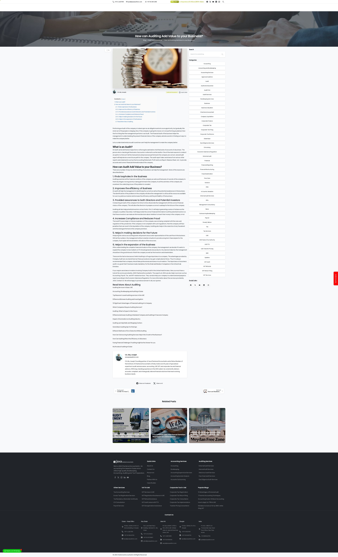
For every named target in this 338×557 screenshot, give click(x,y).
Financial (207, 160)
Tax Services (207, 231)
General (207, 182)
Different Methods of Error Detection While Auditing (129, 331)
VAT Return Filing (207, 271)
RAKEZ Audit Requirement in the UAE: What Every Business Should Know (129, 436)
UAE (207, 235)
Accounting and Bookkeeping (207, 68)
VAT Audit (207, 262)
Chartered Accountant (207, 112)
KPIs (207, 200)
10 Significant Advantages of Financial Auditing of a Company (132, 303)
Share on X (159, 383)
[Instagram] (219, 2)
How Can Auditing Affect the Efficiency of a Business (130, 339)
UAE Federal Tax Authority (207, 240)
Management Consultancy (207, 204)
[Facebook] (207, 2)
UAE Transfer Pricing (207, 249)
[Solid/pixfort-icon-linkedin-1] (124, 477)
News (207, 209)
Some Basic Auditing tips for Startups (125, 327)
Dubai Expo (207, 138)
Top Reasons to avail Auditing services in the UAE (128, 295)
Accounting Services (207, 72)
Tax (207, 226)
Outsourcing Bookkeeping (207, 213)
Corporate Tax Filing (207, 130)
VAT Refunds (207, 266)
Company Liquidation (207, 116)
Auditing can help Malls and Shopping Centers (127, 323)
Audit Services (207, 94)
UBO (207, 253)
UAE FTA (207, 244)
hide (123, 99)
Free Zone (207, 178)
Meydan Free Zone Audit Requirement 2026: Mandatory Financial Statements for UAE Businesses (206, 435)
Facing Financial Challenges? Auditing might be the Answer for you (134, 343)
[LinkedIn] (216, 2)
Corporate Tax (207, 125)
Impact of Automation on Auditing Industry (126, 319)
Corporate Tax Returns (207, 134)
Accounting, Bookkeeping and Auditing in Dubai (128, 291)
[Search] (222, 54)
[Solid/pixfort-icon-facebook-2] (115, 477)
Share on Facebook (145, 383)
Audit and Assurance (155, 40)
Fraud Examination (207, 174)
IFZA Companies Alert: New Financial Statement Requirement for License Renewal (169, 436)
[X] (210, 2)
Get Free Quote (336, 278)
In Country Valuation (207, 191)
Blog (144, 40)
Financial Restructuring (207, 169)
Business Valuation (207, 108)
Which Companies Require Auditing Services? (127, 307)
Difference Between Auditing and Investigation (128, 299)
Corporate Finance (207, 121)
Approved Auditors (207, 77)
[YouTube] (213, 2)
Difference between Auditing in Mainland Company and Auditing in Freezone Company (140, 315)
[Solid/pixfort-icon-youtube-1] (127, 477)
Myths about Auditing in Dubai (122, 347)
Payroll (207, 218)
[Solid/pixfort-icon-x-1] (118, 477)
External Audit (207, 156)
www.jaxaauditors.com (131, 357)
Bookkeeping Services (207, 99)
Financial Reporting (207, 165)
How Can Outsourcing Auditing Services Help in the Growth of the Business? (137, 335)
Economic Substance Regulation (207, 152)
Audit (207, 81)
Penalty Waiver (207, 222)
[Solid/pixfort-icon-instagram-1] (121, 477)
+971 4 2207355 (119, 2)
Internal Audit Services (207, 196)
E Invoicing (207, 147)
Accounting (207, 63)
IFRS (207, 187)
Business (207, 103)
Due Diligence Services (207, 143)
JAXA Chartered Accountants (142, 273)
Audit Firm (207, 90)
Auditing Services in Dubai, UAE (123, 287)
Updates (207, 257)
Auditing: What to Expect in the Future (125, 311)
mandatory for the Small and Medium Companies (153, 264)
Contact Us (120, 281)
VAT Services (207, 275)
